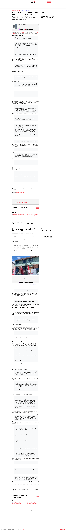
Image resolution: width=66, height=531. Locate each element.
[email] (28, 239)
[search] (14, 2)
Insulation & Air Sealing (15, 10)
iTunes (17, 192)
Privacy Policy (22, 529)
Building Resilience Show (41, 6)
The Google (23, 192)
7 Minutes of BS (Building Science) (24, 10)
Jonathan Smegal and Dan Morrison (17, 19)
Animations (31, 6)
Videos (22, 6)
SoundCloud (20, 192)
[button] (12, 2)
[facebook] (23, 239)
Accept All (63, 529)
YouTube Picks (26, 6)
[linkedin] (24, 239)
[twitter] (25, 239)
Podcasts (35, 6)
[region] (33, 529)
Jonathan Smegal (22, 32)
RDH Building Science (33, 284)
